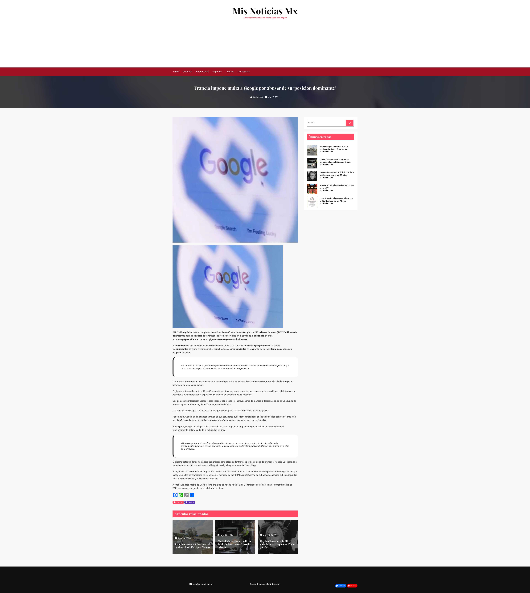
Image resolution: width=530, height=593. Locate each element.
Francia (179, 502)
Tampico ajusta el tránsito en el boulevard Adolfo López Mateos (192, 546)
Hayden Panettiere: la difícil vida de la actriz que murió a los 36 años (278, 544)
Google (191, 502)
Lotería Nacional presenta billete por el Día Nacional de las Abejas (336, 200)
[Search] (349, 123)
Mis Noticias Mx (265, 11)
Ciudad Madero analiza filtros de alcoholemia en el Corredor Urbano (234, 544)
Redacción (258, 97)
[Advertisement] (265, 46)
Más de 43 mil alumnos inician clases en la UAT (337, 187)
